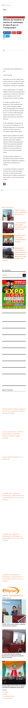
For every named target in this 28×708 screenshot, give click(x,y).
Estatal (5, 17)
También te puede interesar (7, 207)
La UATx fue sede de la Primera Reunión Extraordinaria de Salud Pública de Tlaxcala (13, 655)
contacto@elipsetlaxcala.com (16, 595)
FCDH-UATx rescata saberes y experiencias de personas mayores (21, 212)
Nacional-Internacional (9, 696)
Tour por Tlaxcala (8, 698)
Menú (4, 9)
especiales (6, 692)
